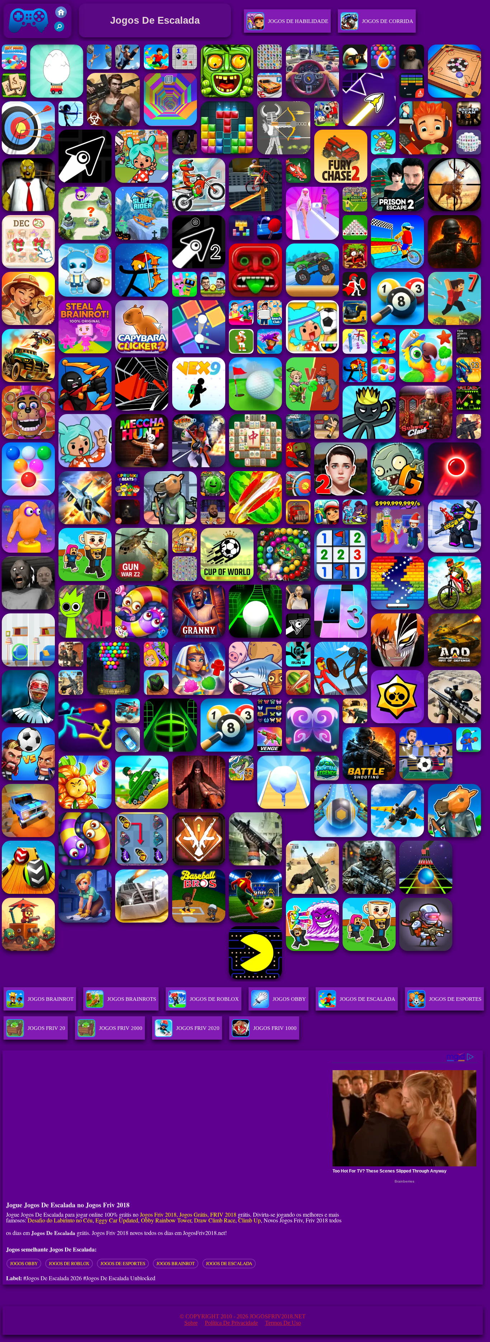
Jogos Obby (24, 1263)
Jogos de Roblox (69, 1263)
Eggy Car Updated (116, 1220)
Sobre (191, 1323)
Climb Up (249, 1220)
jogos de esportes (122, 1263)
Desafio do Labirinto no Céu (60, 1220)
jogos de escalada (229, 1263)
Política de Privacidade (231, 1323)
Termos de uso (283, 1323)
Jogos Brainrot (175, 1263)
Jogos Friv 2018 (25, 40)
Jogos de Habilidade (298, 21)
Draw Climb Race (214, 1220)
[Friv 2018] (61, 16)
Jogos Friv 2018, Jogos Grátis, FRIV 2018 (188, 1214)
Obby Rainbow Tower (166, 1220)
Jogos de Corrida (387, 21)
